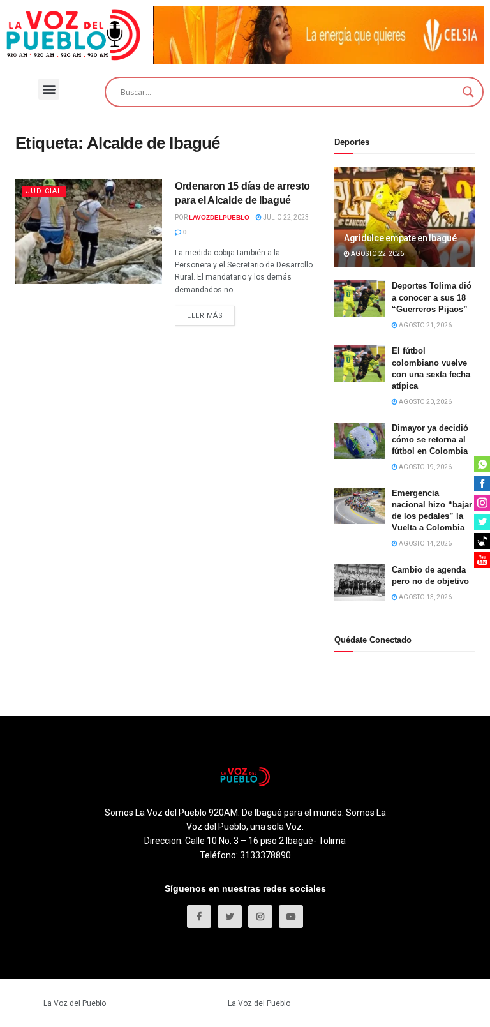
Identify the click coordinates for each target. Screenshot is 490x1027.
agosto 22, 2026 (377, 253)
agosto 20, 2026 (424, 401)
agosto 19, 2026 (424, 466)
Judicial (44, 191)
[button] (48, 89)
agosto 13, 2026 (424, 597)
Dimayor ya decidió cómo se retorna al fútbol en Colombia (430, 439)
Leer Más (205, 315)
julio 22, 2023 (285, 217)
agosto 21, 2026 (424, 325)
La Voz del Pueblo (74, 1003)
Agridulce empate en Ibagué (400, 238)
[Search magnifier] (468, 92)
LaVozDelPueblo (219, 217)
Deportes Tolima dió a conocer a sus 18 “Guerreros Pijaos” (431, 297)
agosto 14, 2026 (424, 543)
